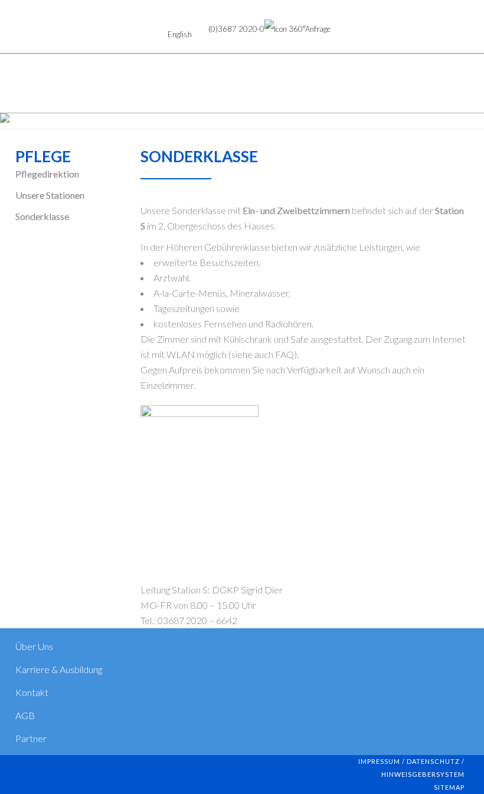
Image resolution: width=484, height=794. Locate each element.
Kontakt (31, 692)
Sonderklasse (42, 216)
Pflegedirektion (47, 173)
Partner (31, 738)
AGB (25, 715)
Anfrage (318, 29)
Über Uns (34, 646)
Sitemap (449, 787)
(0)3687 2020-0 (236, 29)
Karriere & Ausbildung (58, 669)
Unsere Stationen (49, 195)
